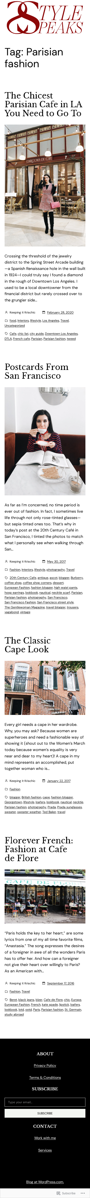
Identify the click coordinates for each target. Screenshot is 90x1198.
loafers (40, 802)
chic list (23, 334)
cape (46, 797)
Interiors (23, 320)
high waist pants (65, 587)
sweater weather (29, 812)
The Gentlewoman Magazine (25, 607)
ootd (28, 1010)
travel (61, 812)
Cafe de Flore (53, 1000)
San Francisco (57, 597)
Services (45, 1150)
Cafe (13, 334)
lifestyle (35, 320)
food (13, 320)
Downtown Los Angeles (61, 334)
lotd (21, 1010)
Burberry (77, 578)
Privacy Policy (45, 1065)
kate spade (50, 1004)
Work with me (45, 1138)
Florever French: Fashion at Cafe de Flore (39, 849)
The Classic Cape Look (28, 645)
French (36, 1004)
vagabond (12, 612)
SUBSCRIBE (45, 1113)
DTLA (8, 339)
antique (43, 578)
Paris (36, 1010)
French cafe (21, 339)
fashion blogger (42, 587)
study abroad (14, 1014)
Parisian (36, 339)
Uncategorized (15, 325)
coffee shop (13, 583)
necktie (78, 802)
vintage (25, 612)
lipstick (64, 1004)
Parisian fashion (54, 339)
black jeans (26, 1000)
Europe (76, 1000)
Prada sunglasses (69, 807)
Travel (65, 320)
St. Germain (73, 1010)
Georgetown (13, 802)
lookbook (31, 593)
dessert (58, 583)
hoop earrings (14, 593)
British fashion (31, 797)
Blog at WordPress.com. (45, 1182)
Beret (13, 1000)
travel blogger (56, 607)
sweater (10, 812)
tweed (71, 339)
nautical (44, 593)
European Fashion (17, 587)
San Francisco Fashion (20, 602)
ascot (53, 578)
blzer (39, 1000)
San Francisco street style (55, 602)
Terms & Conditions (45, 1077)
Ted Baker (49, 812)
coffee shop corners (37, 583)
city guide (37, 334)
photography (56, 570)
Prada (52, 807)
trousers (72, 607)
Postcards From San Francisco (37, 372)
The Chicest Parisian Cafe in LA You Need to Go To (43, 104)
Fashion (15, 570)
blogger (64, 578)
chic (67, 1000)
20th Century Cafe (23, 578)
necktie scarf (61, 593)
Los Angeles (50, 320)
